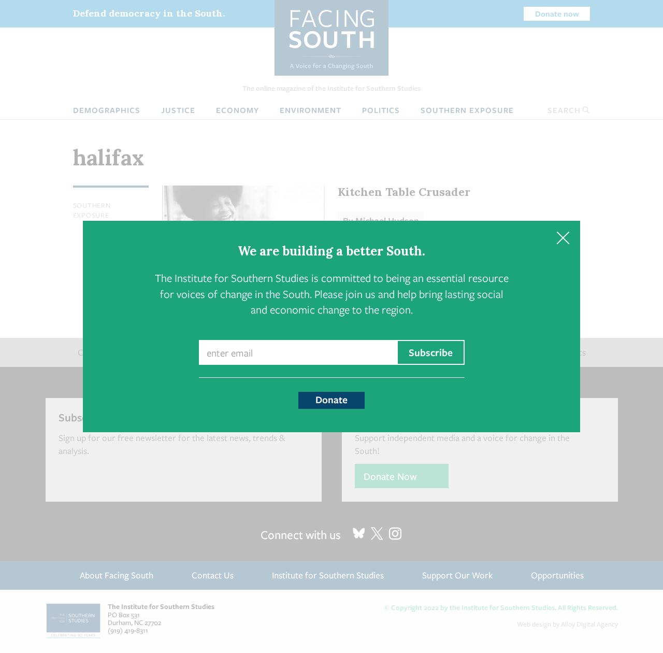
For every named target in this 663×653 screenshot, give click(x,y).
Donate (331, 399)
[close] (563, 238)
